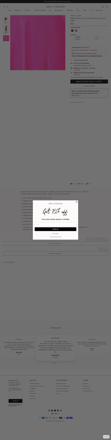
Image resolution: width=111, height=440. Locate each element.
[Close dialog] (77, 202)
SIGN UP (55, 229)
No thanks (55, 233)
